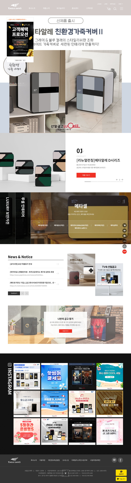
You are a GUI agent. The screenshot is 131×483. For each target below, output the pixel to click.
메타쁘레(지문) (99, 225)
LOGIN (99, 4)
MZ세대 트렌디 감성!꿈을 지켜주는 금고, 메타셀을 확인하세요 (81, 212)
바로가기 (65, 331)
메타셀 (38, 202)
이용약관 (42, 460)
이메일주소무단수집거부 (79, 460)
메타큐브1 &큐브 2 (81, 228)
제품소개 (46, 8)
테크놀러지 (61, 8)
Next (122, 179)
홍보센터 (75, 8)
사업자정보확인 (95, 460)
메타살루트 (114, 225)
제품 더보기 (86, 175)
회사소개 (32, 8)
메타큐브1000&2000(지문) (79, 225)
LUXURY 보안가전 (7, 210)
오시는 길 (66, 460)
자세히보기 (14, 293)
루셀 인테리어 (23, 207)
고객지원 (89, 8)
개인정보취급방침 (54, 460)
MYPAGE (112, 4)
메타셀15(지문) (59, 225)
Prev (117, 179)
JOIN (105, 4)
